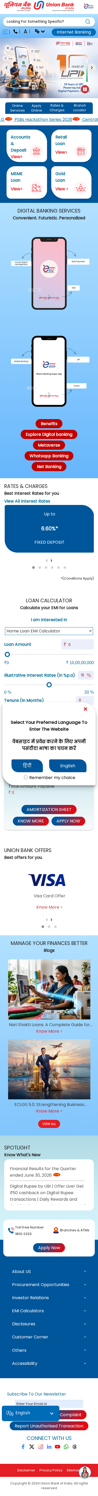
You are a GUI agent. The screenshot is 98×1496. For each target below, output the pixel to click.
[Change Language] (37, 32)
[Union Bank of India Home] (39, 10)
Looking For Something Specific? (35, 21)
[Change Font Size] (26, 32)
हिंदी (27, 766)
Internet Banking (74, 32)
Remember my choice (51, 778)
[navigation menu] (6, 32)
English (67, 766)
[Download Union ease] (88, 7)
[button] (49, 21)
